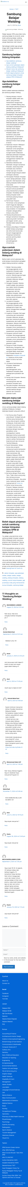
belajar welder (11, 575)
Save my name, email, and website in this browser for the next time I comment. (15, 960)
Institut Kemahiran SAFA (9, 1160)
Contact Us (5, 983)
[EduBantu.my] (7, 2)
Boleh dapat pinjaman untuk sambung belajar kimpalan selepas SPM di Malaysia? (15, 75)
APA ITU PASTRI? (7, 1157)
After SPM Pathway (8, 1150)
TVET (16, 9)
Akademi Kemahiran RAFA (10, 1163)
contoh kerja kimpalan (15, 580)
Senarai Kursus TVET (8, 1165)
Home (11, 9)
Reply (6, 622)
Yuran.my (20, 483)
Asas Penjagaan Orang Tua (10, 1168)
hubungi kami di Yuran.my (14, 568)
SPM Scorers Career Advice (11, 1147)
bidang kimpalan (13, 578)
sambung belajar (18, 585)
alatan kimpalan (9, 573)
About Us (5, 980)
